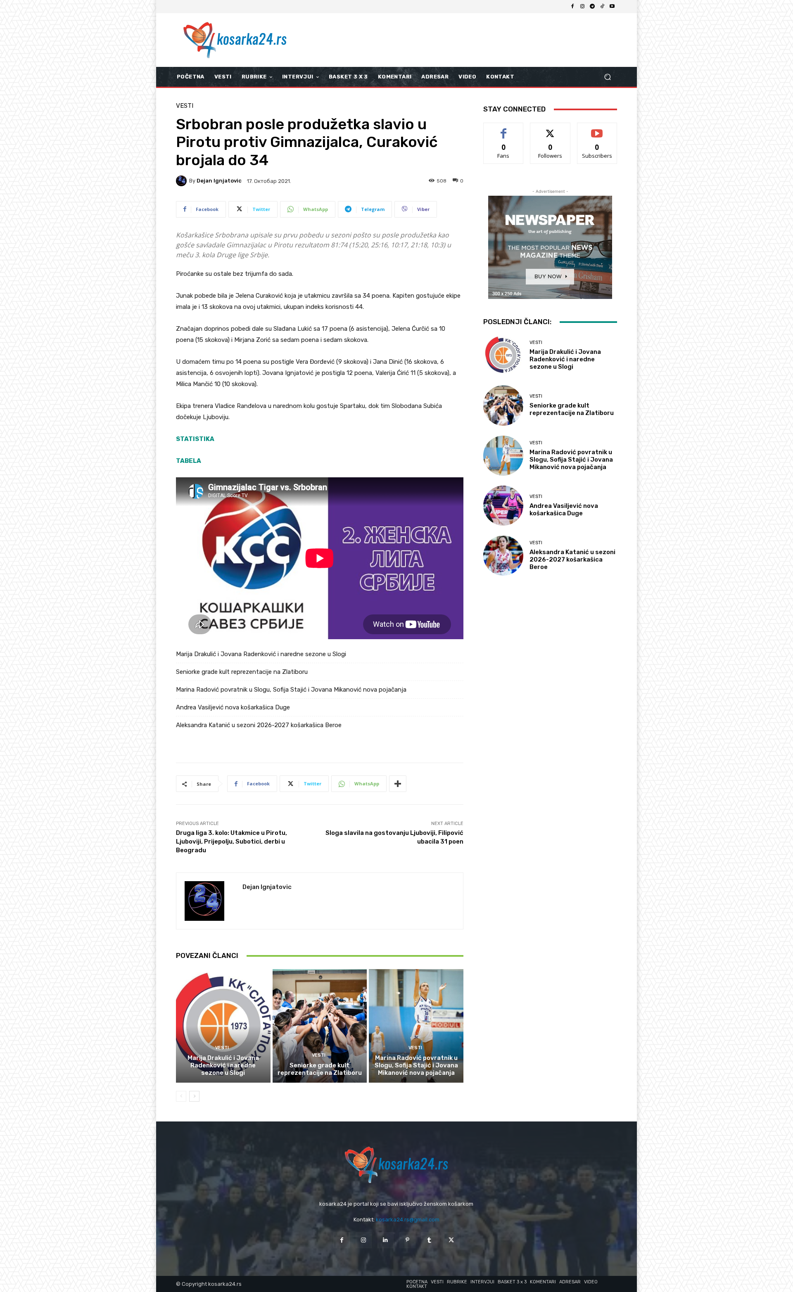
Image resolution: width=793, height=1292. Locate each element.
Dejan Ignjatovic (219, 180)
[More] (397, 783)
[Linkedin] (386, 1240)
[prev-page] (181, 1096)
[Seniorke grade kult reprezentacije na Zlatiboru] (320, 1025)
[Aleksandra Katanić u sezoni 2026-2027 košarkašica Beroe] (503, 556)
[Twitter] (451, 1240)
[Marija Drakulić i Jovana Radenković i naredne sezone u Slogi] (223, 1025)
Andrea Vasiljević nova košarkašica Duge (233, 707)
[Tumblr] (429, 1240)
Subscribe (597, 129)
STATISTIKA (195, 439)
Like (503, 129)
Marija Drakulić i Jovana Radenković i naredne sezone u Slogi (261, 654)
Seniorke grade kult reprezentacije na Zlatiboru (242, 672)
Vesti (184, 106)
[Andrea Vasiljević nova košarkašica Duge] (503, 506)
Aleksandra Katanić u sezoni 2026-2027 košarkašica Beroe (259, 725)
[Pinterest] (407, 1240)
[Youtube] (612, 7)
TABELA (188, 461)
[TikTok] (602, 7)
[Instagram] (582, 7)
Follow (550, 129)
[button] (607, 77)
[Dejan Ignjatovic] (182, 180)
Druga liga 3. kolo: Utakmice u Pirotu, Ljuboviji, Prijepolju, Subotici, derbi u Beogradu (231, 841)
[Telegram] (592, 7)
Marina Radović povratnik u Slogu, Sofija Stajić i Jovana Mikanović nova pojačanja (291, 689)
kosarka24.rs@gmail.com (407, 1219)
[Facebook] (572, 7)
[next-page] (194, 1096)
